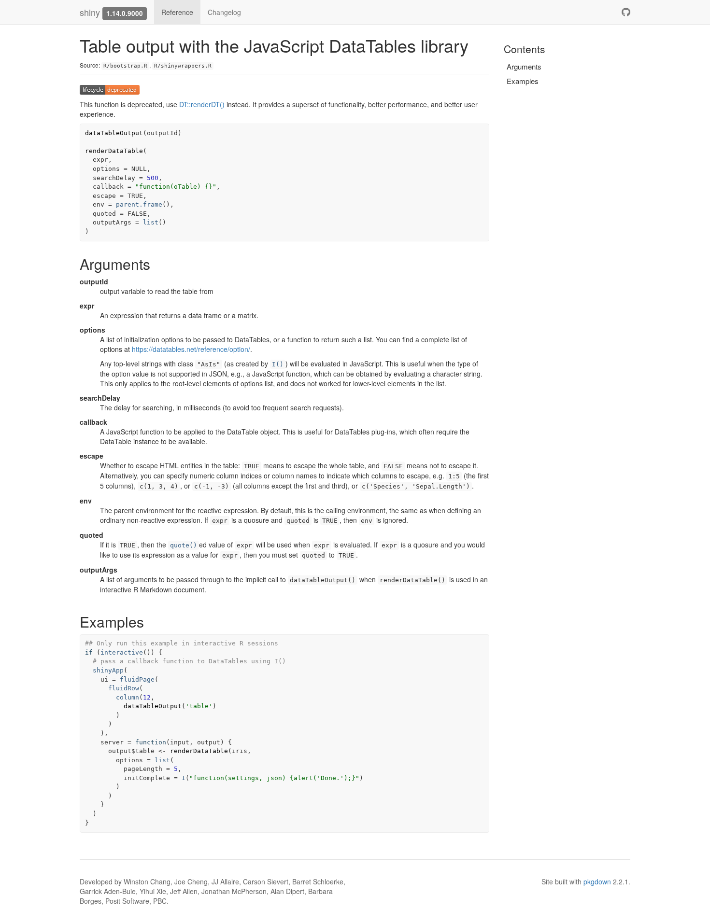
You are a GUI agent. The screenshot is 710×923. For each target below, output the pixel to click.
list (150, 222)
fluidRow (123, 688)
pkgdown (597, 881)
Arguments (524, 66)
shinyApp (108, 670)
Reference (177, 12)
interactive (121, 652)
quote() (183, 545)
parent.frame (139, 204)
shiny (90, 12)
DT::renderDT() (202, 104)
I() (278, 364)
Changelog (224, 12)
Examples (523, 81)
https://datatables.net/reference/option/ (191, 349)
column (127, 697)
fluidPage (137, 679)
